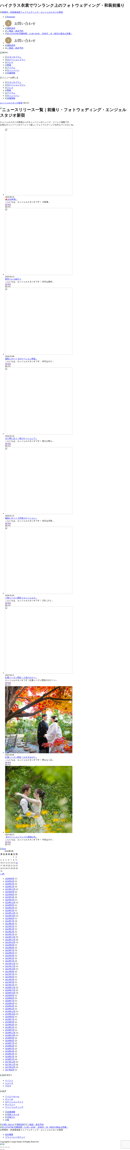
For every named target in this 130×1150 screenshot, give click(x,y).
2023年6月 (9, 924)
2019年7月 (9, 1019)
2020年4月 (9, 1006)
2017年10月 (10, 1067)
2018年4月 (9, 1051)
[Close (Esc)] (1, 1147)
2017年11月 (10, 1064)
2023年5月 (9, 926)
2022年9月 (9, 945)
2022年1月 (9, 961)
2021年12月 (10, 964)
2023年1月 (9, 934)
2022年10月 (10, 942)
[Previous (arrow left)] (1, 1149)
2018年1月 (9, 1059)
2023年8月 (9, 918)
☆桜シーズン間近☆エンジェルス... (21, 598)
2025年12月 (10, 889)
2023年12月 (10, 913)
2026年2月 (9, 886)
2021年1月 (9, 985)
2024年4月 (9, 908)
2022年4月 (9, 956)
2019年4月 (9, 1025)
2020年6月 (9, 1003)
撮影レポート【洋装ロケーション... (21, 518)
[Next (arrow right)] (4, 1149)
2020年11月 (10, 990)
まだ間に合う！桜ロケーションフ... (21, 438)
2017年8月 (9, 1070)
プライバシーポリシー (15, 1137)
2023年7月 (9, 921)
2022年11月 (10, 940)
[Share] (4, 1147)
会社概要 (9, 1134)
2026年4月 (9, 881)
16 (17, 863)
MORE (8, 204)
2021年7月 (9, 974)
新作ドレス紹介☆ (13, 279)
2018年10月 (10, 1035)
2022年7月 (9, 950)
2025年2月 (9, 900)
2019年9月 (9, 1017)
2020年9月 (9, 995)
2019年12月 (10, 1011)
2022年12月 (10, 937)
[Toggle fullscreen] (6, 1147)
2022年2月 (9, 958)
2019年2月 (9, 1027)
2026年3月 (9, 884)
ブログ (8, 1086)
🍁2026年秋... (11, 199)
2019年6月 (9, 1022)
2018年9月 (9, 1038)
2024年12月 (10, 902)
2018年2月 (9, 1056)
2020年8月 (9, 998)
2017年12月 (10, 1062)
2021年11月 (10, 966)
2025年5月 (9, 897)
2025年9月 (9, 892)
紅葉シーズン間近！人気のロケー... (21, 677)
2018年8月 (9, 1041)
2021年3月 (9, 982)
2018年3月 (9, 1054)
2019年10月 (10, 1014)
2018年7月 (9, 1043)
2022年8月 (9, 948)
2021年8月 (9, 971)
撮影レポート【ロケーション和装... (21, 359)
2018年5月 (9, 1049)
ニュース (9, 1083)
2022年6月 (9, 953)
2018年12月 (10, 1033)
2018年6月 (9, 1046)
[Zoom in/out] (9, 1147)
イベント (9, 1080)
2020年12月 (10, 987)
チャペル (9, 1099)
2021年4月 (9, 979)
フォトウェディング (14, 1107)
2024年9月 (9, 905)
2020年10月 (10, 993)
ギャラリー (10, 1104)
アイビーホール (12, 1096)
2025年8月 (9, 894)
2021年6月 (9, 977)
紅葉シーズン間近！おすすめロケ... (21, 757)
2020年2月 (9, 1009)
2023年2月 (9, 932)
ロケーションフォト (14, 1102)
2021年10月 (10, 969)
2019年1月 (9, 1030)
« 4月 (2, 874)
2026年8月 (9, 878)
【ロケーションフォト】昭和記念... (21, 837)
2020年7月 (9, 1001)
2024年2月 (9, 910)
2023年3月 (9, 929)
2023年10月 (10, 916)
